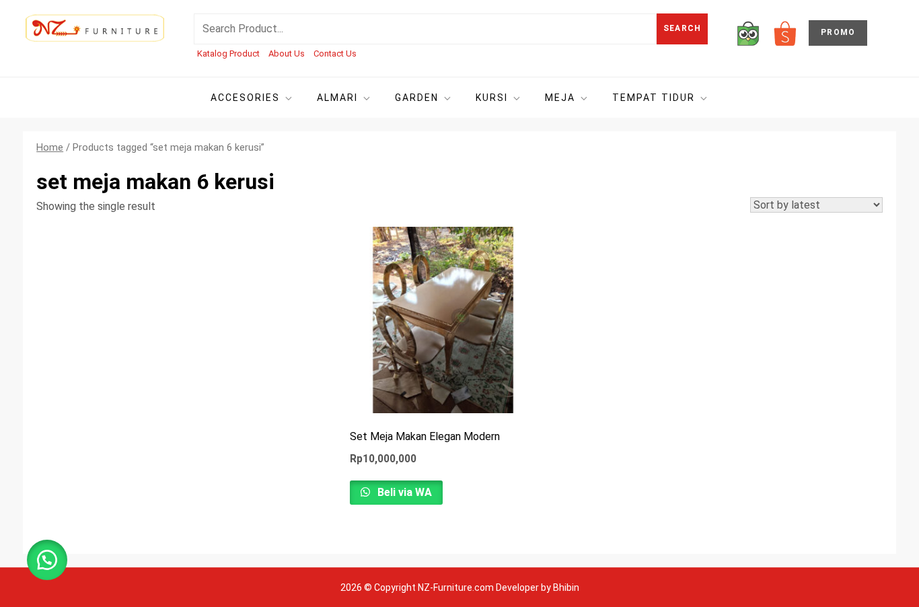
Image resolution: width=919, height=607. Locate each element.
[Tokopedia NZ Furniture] (748, 32)
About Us (286, 53)
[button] (47, 560)
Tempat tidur (653, 97)
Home (49, 147)
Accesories (245, 97)
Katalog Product (228, 53)
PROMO (838, 32)
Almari (337, 97)
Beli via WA (403, 492)
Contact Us (335, 53)
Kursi (492, 97)
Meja (560, 97)
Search (682, 28)
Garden (417, 97)
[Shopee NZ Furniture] (785, 32)
